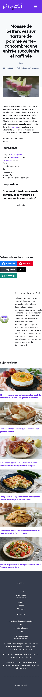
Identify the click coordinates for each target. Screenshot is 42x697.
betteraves (14, 157)
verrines (14, 127)
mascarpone (16, 154)
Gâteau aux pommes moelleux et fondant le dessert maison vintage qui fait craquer (21, 665)
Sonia (21, 63)
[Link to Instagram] (23, 591)
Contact (21, 631)
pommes (8, 160)
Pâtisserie (21, 609)
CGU (21, 624)
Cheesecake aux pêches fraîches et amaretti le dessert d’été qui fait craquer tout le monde (21, 646)
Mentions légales (21, 628)
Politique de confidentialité (21, 621)
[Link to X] (19, 591)
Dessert (21, 606)
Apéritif (21, 602)
